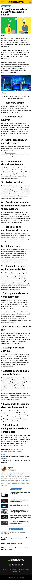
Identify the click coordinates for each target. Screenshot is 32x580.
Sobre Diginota (13, 569)
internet (4, 451)
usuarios (19, 451)
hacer (21, 449)
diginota (10, 468)
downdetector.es (10, 153)
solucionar (11, 451)
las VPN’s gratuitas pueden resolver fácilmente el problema (15, 68)
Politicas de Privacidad (23, 569)
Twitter (8, 483)
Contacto (5, 569)
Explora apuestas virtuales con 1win (11, 543)
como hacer (15, 449)
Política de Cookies (16, 571)
